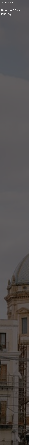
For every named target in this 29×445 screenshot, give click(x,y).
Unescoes (11, 2)
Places (8, 2)
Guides (2, 2)
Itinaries (5, 2)
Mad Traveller (3, 1)
